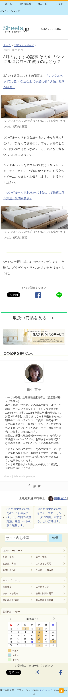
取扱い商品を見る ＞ (34, 318)
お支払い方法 (9, 563)
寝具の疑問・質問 (44, 593)
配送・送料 (8, 557)
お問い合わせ (9, 570)
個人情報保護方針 (44, 600)
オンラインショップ (8, 11)
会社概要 (7, 587)
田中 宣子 (60, 498)
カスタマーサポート (12, 550)
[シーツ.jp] (16, 31)
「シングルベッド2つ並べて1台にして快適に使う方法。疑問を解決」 (34, 81)
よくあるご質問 (43, 563)
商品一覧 (42, 4)
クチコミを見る (10, 593)
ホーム (8, 4)
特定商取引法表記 (11, 600)
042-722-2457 (51, 29)
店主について (42, 587)
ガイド (59, 4)
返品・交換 (41, 557)
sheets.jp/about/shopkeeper (20, 476)
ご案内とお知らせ (44, 570)
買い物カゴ (25, 4)
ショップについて (11, 580)
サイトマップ (46, 690)
